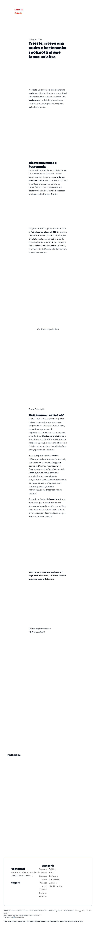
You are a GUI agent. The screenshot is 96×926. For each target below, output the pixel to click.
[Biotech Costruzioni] (48, 200)
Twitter (53, 575)
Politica (52, 869)
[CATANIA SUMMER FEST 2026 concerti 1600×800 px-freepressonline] (48, 258)
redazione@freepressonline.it (25, 872)
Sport (51, 872)
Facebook (44, 575)
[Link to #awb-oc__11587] (8, 11)
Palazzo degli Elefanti (43, 886)
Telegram (49, 578)
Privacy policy (80, 911)
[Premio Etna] (48, 306)
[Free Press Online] (82, 4)
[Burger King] (48, 606)
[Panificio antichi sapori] (48, 281)
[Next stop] (48, 584)
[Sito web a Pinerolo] (18, 917)
